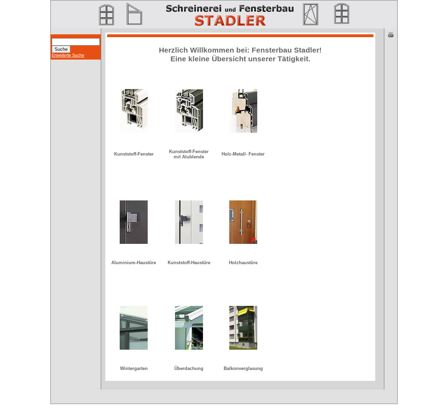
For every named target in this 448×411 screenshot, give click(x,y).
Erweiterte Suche (68, 55)
